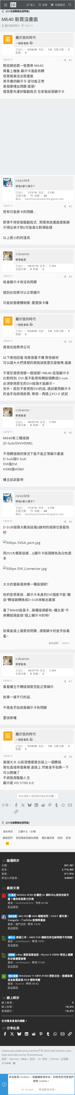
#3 (70, 276)
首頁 (68, 837)
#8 (70, 756)
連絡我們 (8, 837)
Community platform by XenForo (36, 1050)
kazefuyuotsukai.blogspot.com (44, 199)
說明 (60, 837)
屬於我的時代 (12, 25)
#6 (70, 521)
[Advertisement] (37, 136)
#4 (70, 341)
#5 (70, 432)
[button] (5, 4)
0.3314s (54, 1059)
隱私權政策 (48, 837)
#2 (70, 206)
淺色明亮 (8, 831)
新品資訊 (13, 907)
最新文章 (13, 888)
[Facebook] (3, 1068)
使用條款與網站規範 (27, 837)
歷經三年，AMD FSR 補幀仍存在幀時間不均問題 (40, 937)
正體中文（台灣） (28, 831)
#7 (70, 681)
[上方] (3, 844)
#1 (70, 60)
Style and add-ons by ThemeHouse (22, 1054)
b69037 (69, 878)
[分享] (65, 60)
